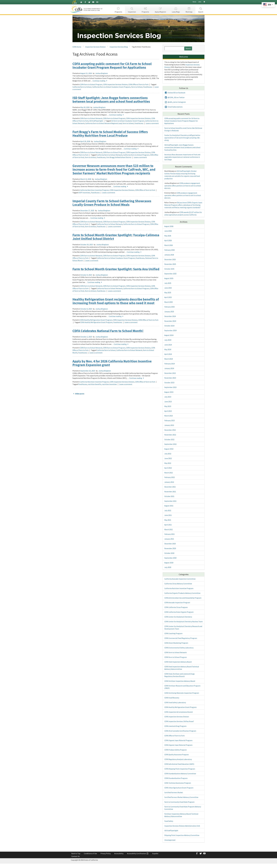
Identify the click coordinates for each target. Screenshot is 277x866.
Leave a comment (152, 123)
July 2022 (167, 454)
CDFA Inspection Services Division (115, 84)
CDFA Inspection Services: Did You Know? (179, 721)
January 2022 (169, 482)
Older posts (79, 394)
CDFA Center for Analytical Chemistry (178, 617)
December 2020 (170, 544)
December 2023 (170, 373)
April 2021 (168, 525)
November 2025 (170, 264)
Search (200, 12)
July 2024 (167, 340)
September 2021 (170, 501)
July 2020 (167, 567)
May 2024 (167, 349)
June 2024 (168, 345)
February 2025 (169, 307)
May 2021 (167, 520)
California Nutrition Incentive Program (94, 190)
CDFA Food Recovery (171, 698)
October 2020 (169, 553)
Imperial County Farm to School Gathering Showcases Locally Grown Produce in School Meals (111, 203)
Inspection (132, 12)
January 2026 (169, 255)
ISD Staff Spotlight (96, 121)
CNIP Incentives (84, 192)
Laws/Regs (176, 12)
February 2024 (169, 363)
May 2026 (167, 236)
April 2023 (168, 411)
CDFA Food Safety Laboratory (175, 702)
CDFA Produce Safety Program (175, 750)
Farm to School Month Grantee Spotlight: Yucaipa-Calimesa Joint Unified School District (115, 237)
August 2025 (168, 278)
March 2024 (168, 359)
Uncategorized (169, 840)
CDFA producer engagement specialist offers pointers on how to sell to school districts (182, 185)
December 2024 (170, 316)
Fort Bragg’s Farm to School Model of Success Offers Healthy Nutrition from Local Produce (110, 134)
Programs (118, 12)
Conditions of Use (90, 853)
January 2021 (169, 539)
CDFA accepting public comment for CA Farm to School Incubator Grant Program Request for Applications (112, 65)
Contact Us (75, 856)
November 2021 (170, 491)
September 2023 (170, 387)
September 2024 (170, 330)
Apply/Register (160, 12)
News (194, 2)
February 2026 (169, 250)
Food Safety (168, 821)
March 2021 (168, 529)
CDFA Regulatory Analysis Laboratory (178, 759)
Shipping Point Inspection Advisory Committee (181, 835)
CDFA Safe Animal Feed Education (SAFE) (179, 764)
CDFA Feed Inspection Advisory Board (178, 662)
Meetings (189, 12)
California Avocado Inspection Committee (180, 579)
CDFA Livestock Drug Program (175, 726)
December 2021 (170, 487)
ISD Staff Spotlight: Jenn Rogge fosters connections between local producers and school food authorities (111, 100)
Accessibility (118, 853)
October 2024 (169, 326)
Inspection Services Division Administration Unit (182, 826)
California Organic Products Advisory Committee (182, 593)
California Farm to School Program (136, 155)
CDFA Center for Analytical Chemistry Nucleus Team (183, 621)
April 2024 (168, 354)
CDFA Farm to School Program (91, 84)
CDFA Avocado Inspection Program (177, 602)
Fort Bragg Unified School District (118, 157)
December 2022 (170, 430)
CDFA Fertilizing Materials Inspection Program (181, 693)
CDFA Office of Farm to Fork (138, 84)
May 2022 (167, 463)
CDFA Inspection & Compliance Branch (178, 712)
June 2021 (168, 515)
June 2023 (168, 401)
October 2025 (169, 269)
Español (155, 853)
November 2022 (170, 435)
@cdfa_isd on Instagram (176, 102)
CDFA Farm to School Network (91, 118)
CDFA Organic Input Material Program (178, 740)
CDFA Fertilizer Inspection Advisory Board (179, 681)
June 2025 (168, 288)
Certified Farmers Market (173, 792)
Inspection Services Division (95, 47)
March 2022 (168, 473)
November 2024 (170, 321)
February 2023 (169, 420)
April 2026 (168, 240)
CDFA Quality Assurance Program (176, 754)
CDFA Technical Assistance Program (177, 783)
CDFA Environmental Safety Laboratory (178, 648)
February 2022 (169, 477)
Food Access (147, 87)
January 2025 (169, 311)
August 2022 (168, 449)
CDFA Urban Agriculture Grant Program (178, 788)
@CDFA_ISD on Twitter (175, 97)
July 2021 (167, 510)
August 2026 (168, 226)
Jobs (199, 2)
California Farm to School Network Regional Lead (103, 123)
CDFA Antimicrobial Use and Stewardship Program (182, 598)
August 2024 (168, 335)
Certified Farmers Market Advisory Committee (181, 797)
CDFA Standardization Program (176, 778)
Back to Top (75, 853)
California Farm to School (81, 87)
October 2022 (169, 439)
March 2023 (168, 416)
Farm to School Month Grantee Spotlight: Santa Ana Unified (115, 269)
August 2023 (168, 392)
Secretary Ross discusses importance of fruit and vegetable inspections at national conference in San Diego (182, 157)
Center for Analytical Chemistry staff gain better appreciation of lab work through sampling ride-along (182, 137)
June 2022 (168, 458)
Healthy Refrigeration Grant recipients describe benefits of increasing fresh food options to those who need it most (115, 301)
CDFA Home (76, 47)
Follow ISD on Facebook (176, 93)
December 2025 (170, 259)
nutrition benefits (94, 384)
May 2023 (167, 406)
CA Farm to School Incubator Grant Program (127, 121)
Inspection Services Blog (119, 47)
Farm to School (137, 87)
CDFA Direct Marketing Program (176, 643)
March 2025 (168, 302)
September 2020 (170, 558)
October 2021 (169, 496)
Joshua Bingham (101, 73)
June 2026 (168, 231)
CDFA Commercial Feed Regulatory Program (180, 638)
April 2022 (168, 468)
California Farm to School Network (109, 155)
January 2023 (169, 425)
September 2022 (170, 444)
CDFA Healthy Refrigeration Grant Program (96, 320)
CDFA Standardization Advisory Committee (180, 773)
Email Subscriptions (174, 107)
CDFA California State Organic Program (178, 612)
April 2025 (168, 297)
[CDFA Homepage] (76, 9)
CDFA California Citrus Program (176, 607)
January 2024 (169, 368)
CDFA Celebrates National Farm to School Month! (107, 331)
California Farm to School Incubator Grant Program (111, 87)
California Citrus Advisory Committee (178, 583)
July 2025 (167, 283)
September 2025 (170, 273)
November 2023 (170, 378)
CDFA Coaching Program (173, 633)
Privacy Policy (106, 853)
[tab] (204, 1)
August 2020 (168, 563)
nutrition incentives (109, 384)
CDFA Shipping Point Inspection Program (179, 769)
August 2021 (168, 506)
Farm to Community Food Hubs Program (179, 802)
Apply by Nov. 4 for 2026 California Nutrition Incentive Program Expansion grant (112, 363)
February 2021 (169, 534)
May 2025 (167, 292)
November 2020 (170, 548)
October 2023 (169, 382)
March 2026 (168, 245)
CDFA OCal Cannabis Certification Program (180, 731)
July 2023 (167, 397)
